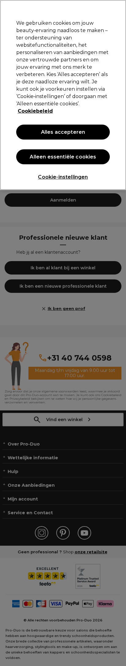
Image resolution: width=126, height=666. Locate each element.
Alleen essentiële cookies (63, 157)
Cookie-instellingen (63, 177)
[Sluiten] (118, 8)
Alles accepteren (63, 132)
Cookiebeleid (35, 111)
